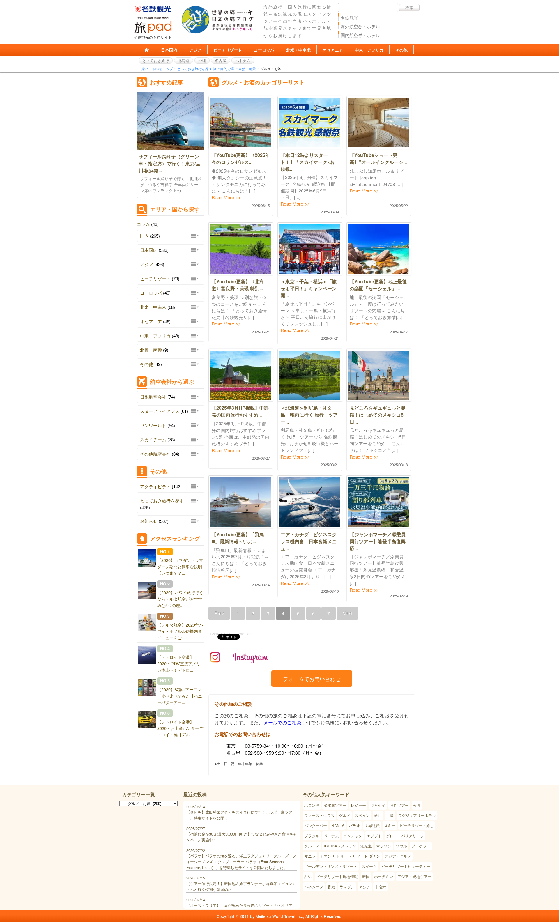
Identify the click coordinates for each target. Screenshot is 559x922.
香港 (331, 886)
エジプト (374, 835)
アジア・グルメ (398, 856)
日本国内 (169, 50)
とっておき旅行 (155, 60)
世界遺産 (372, 825)
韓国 (366, 876)
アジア (195, 50)
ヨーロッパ (264, 50)
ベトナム (242, 60)
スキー (389, 825)
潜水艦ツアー (335, 805)
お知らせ (149, 521)
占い (308, 876)
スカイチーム (153, 439)
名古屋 (220, 60)
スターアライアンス (159, 411)
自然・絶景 (247, 68)
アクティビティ (155, 486)
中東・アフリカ (369, 50)
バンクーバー (315, 825)
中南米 (380, 886)
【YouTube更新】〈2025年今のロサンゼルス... (241, 158)
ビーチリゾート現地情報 (337, 876)
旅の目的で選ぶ (225, 68)
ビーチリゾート (227, 50)
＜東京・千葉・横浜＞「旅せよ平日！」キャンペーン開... (309, 288)
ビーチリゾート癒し (417, 825)
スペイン (362, 815)
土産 (390, 815)
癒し (378, 815)
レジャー (358, 805)
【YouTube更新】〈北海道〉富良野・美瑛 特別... (238, 285)
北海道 (183, 60)
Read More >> (226, 197)
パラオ (354, 825)
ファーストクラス (319, 815)
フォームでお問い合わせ (312, 678)
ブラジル (311, 835)
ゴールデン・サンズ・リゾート (330, 866)
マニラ (310, 856)
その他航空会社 (155, 454)
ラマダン (347, 886)
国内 (144, 236)
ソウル (401, 846)
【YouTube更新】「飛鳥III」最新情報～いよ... (238, 538)
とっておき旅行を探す (194, 68)
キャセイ (377, 805)
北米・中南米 (298, 50)
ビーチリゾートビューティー (405, 866)
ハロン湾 (311, 805)
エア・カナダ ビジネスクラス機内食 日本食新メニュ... (309, 541)
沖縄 (202, 60)
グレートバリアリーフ (405, 835)
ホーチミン (383, 876)
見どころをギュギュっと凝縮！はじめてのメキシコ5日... (378, 414)
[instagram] (239, 667)
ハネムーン (313, 886)
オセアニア (333, 50)
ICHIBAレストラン (340, 846)
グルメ (344, 815)
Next (347, 613)
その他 (401, 50)
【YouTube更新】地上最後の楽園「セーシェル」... (378, 285)
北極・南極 (151, 350)
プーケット (420, 846)
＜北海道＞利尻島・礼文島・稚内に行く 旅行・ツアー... (309, 414)
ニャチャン (352, 835)
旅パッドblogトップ (157, 68)
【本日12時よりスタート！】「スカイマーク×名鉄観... (308, 162)
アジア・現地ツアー (414, 876)
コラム (143, 224)
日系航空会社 (153, 397)
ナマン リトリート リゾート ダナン (350, 856)
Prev (219, 613)
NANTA (337, 825)
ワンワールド (153, 425)
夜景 (417, 805)
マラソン (383, 846)
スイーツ (369, 866)
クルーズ (311, 846)
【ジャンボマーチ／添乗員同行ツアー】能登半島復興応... (378, 541)
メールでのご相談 (282, 722)
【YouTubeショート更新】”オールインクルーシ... (378, 158)
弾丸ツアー (399, 805)
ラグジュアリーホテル (417, 815)
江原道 (366, 846)
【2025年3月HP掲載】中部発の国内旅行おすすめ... (240, 411)
